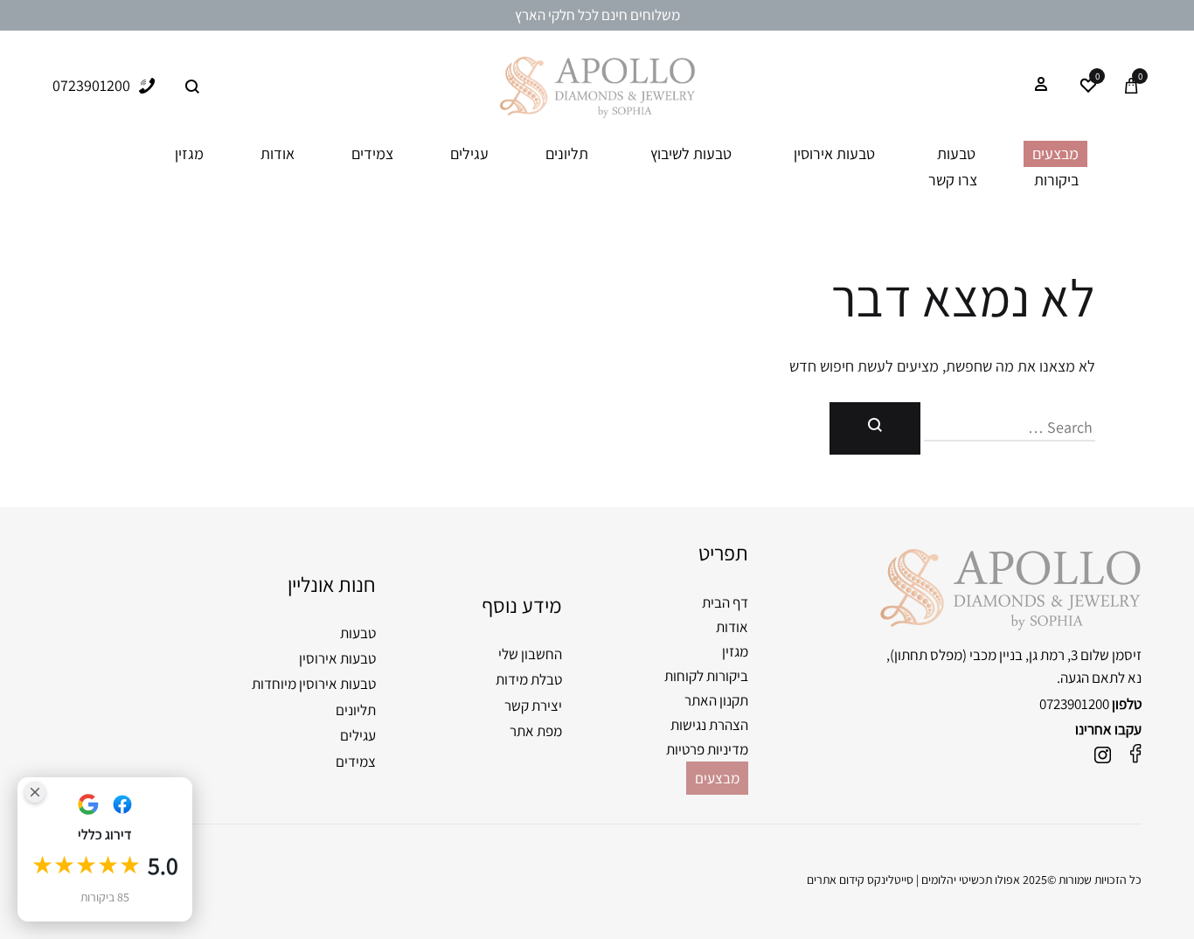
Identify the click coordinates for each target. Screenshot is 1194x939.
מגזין (189, 153)
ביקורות (1056, 180)
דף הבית (725, 602)
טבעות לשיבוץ (691, 153)
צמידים (372, 153)
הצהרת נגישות (709, 724)
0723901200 (1074, 703)
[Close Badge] (34, 792)
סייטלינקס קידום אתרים (860, 879)
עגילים (469, 153)
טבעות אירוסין (834, 153)
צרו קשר (952, 180)
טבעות (956, 153)
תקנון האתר (716, 700)
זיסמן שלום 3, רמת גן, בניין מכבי (1055, 654)
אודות (277, 153)
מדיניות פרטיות (707, 749)
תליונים (566, 153)
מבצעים (1055, 153)
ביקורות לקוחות (706, 675)
